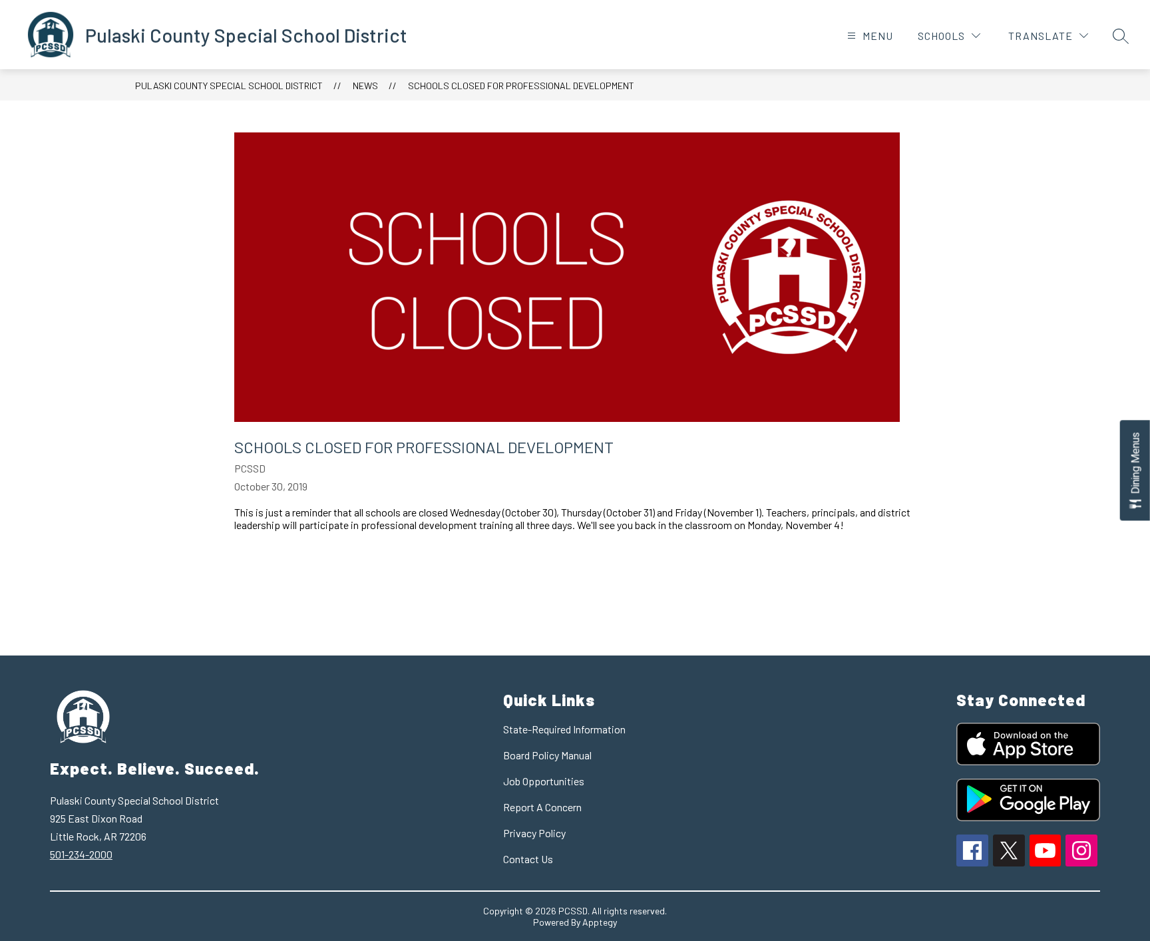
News (365, 85)
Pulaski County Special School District (229, 85)
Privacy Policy (534, 833)
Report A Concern (542, 807)
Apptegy (599, 922)
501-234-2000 (81, 854)
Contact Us (528, 858)
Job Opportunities (543, 781)
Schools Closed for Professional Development (521, 85)
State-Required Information (564, 729)
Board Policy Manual (547, 755)
